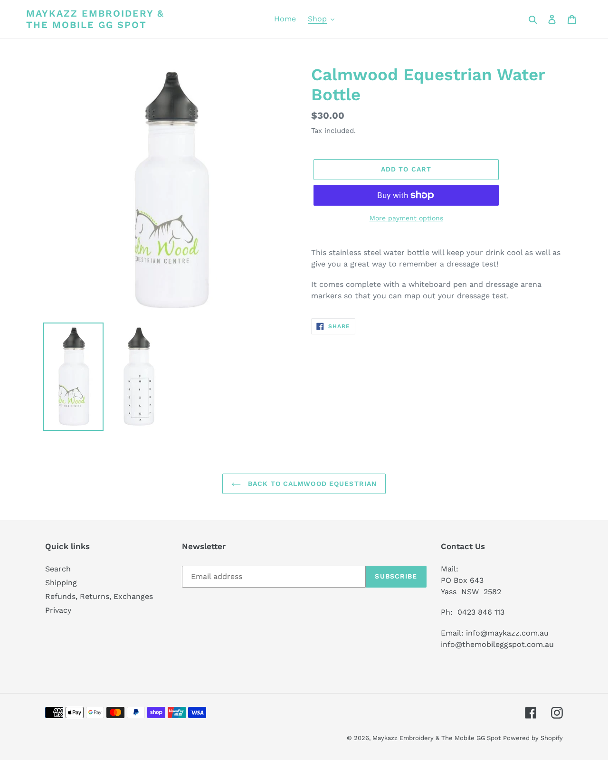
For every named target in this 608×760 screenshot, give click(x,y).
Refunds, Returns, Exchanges (99, 596)
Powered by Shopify (533, 737)
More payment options (406, 218)
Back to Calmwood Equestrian (311, 483)
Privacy (58, 610)
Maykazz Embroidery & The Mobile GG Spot (95, 19)
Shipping (61, 582)
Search (58, 568)
